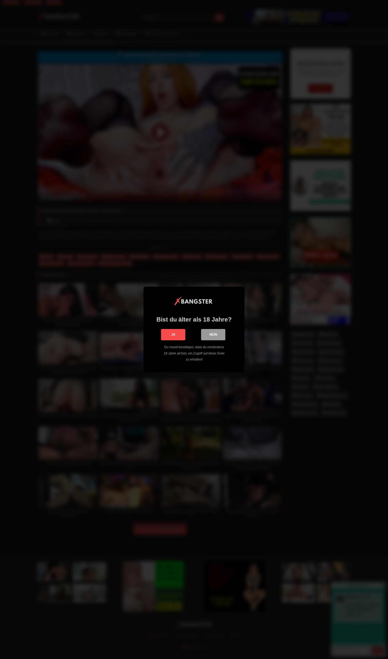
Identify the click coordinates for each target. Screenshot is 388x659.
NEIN (213, 334)
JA (173, 334)
